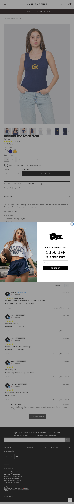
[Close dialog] (72, 224)
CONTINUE (55, 268)
